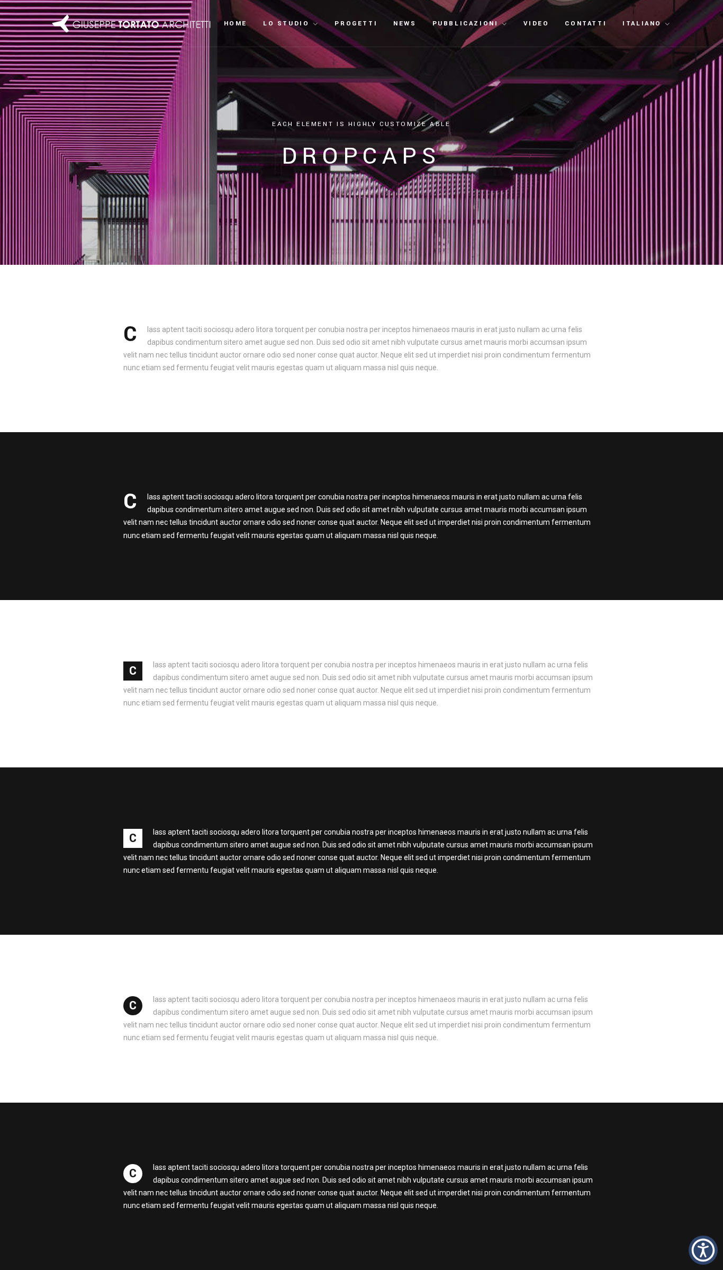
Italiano (642, 23)
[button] (703, 1250)
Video (536, 23)
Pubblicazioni (465, 23)
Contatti (586, 23)
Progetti (356, 23)
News (404, 23)
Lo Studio (286, 23)
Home (235, 23)
